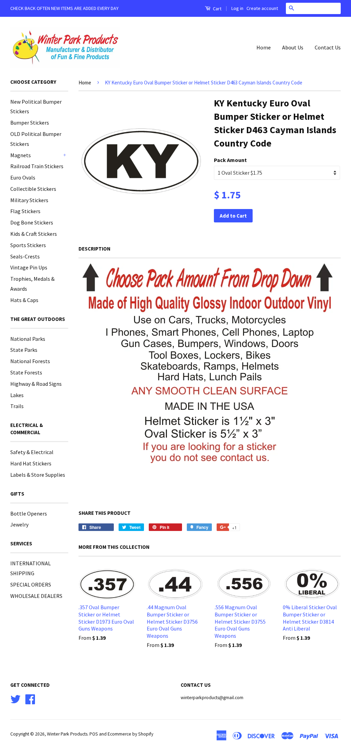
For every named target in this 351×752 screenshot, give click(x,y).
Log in (237, 8)
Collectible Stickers (33, 188)
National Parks (27, 338)
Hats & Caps (24, 300)
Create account (262, 8)
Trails (17, 406)
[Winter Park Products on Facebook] (30, 699)
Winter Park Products (67, 734)
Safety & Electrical (31, 452)
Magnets (20, 155)
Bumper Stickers (29, 122)
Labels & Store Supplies (37, 474)
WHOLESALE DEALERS (36, 595)
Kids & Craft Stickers (33, 233)
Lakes (17, 395)
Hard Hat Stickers (30, 463)
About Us (292, 47)
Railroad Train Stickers (36, 166)
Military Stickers (29, 200)
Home (263, 47)
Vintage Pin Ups (28, 267)
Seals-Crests (25, 256)
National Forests (30, 361)
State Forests (26, 372)
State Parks (23, 349)
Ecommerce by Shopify (130, 734)
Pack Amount (230, 160)
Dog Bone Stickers (31, 222)
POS (93, 734)
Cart (216, 8)
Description (94, 248)
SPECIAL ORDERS (30, 584)
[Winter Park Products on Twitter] (15, 699)
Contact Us (328, 47)
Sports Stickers (28, 245)
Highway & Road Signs (36, 383)
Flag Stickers (25, 211)
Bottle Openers (28, 513)
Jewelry (19, 524)
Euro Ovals (22, 177)
